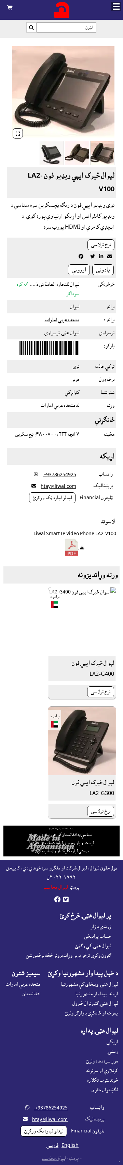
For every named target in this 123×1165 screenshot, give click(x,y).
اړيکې (112, 1042)
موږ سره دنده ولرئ (102, 1061)
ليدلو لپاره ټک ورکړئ (52, 497)
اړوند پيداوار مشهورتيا (96, 994)
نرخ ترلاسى (101, 244)
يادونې (103, 270)
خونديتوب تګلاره (102, 1080)
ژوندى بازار (101, 926)
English (70, 1145)
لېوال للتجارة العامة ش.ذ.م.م (54, 284)
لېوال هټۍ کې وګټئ (93, 946)
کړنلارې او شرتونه (102, 1070)
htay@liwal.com (58, 486)
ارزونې (79, 270)
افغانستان (31, 994)
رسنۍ (112, 1051)
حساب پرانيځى (97, 936)
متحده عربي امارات (62, 319)
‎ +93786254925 (59, 474)
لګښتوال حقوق (105, 1090)
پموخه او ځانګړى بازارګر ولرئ (91, 1013)
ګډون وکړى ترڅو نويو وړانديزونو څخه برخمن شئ (68, 955)
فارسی (52, 1145)
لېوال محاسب (56, 887)
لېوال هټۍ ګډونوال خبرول (95, 1003)
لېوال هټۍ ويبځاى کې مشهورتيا (89, 984)
